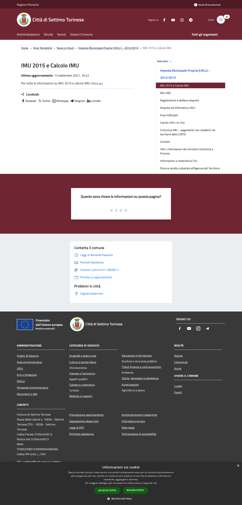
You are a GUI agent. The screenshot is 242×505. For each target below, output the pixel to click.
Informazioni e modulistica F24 (178, 161)
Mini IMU (165, 93)
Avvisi (177, 368)
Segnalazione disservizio (84, 421)
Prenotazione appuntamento (86, 415)
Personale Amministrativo (32, 387)
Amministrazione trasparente (139, 415)
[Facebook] (162, 19)
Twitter (46, 101)
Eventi (178, 392)
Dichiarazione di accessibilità (139, 434)
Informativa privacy (133, 421)
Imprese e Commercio (82, 373)
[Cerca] (221, 19)
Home (24, 48)
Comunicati (181, 362)
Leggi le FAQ (76, 427)
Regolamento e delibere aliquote (179, 100)
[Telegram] (189, 19)
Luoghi (178, 386)
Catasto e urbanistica (82, 385)
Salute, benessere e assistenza (140, 378)
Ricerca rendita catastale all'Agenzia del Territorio (190, 168)
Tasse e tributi (65, 48)
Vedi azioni (163, 61)
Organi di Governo (28, 356)
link (155, 482)
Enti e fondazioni (27, 375)
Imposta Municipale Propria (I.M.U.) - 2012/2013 (108, 48)
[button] (121, 499)
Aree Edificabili (169, 115)
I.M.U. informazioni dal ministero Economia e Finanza (186, 151)
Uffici (20, 368)
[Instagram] (180, 19)
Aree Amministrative (29, 362)
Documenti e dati (27, 394)
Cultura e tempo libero (82, 362)
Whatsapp (62, 101)
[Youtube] (171, 19)
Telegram (79, 101)
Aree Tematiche (42, 48)
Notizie (178, 356)
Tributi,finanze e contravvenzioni (141, 367)
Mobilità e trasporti (80, 396)
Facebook (30, 101)
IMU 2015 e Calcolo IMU (174, 85)
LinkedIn (96, 101)
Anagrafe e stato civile (82, 356)
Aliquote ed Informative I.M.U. (178, 108)
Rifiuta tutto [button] (135, 490)
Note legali (128, 427)
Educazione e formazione (137, 355)
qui (101, 83)
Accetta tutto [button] (107, 490)
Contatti (165, 142)
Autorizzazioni (130, 384)
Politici (21, 381)
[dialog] (121, 483)
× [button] (238, 465)
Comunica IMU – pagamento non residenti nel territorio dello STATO (187, 132)
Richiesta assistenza (81, 434)
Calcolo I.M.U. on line (172, 122)
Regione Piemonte (28, 4)
